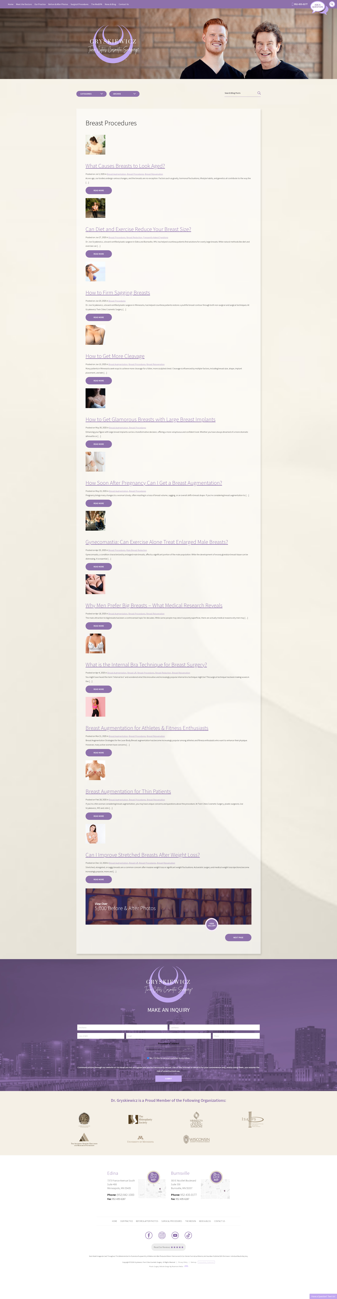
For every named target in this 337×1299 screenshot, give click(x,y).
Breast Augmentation (116, 174)
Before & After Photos (58, 4)
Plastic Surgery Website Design (159, 1266)
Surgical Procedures (79, 4)
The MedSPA (96, 4)
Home (10, 4)
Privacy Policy (183, 1262)
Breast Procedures (135, 174)
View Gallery (212, 924)
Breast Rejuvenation (154, 174)
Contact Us (124, 4)
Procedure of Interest (168, 1043)
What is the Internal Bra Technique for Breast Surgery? (146, 664)
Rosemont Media (177, 1266)
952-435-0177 (301, 4)
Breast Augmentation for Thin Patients (128, 791)
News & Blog (110, 4)
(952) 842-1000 (125, 1195)
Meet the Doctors (24, 4)
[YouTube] (175, 1235)
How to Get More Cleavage (115, 356)
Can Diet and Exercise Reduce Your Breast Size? (138, 229)
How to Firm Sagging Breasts (118, 292)
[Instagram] (162, 1235)
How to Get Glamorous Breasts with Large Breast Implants (150, 419)
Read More (99, 190)
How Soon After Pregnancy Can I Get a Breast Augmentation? (154, 482)
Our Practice (40, 4)
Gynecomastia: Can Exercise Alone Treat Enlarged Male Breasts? (157, 541)
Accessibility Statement (206, 1262)
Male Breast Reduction (136, 550)
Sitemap (193, 1262)
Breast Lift (131, 672)
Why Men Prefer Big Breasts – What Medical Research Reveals (154, 605)
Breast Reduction (134, 237)
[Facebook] (148, 1235)
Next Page (238, 937)
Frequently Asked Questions (155, 237)
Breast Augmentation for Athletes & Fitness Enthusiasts (147, 727)
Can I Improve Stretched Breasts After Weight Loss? (143, 854)
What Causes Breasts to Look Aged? (125, 165)
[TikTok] (188, 1235)
